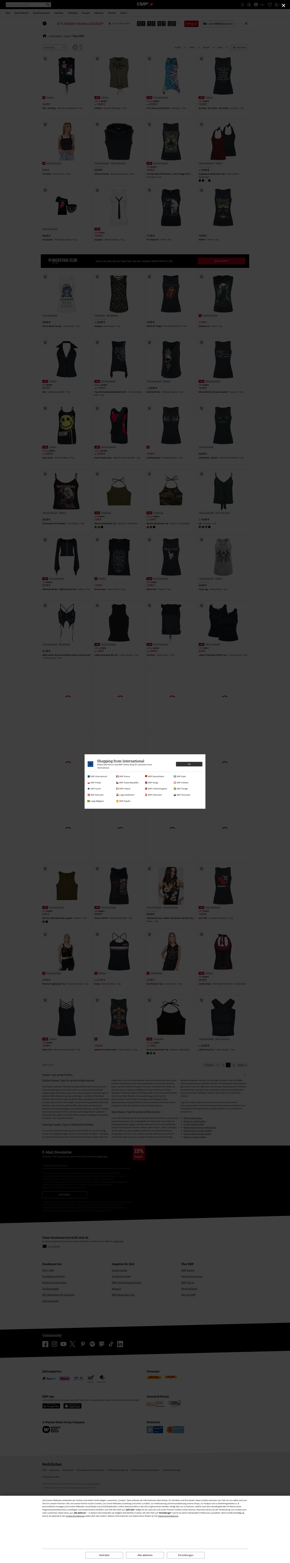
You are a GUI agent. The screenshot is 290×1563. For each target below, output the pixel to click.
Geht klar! (104, 1555)
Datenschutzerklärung (168, 1516)
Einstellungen (185, 1555)
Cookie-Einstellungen (75, 1516)
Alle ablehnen (145, 1555)
